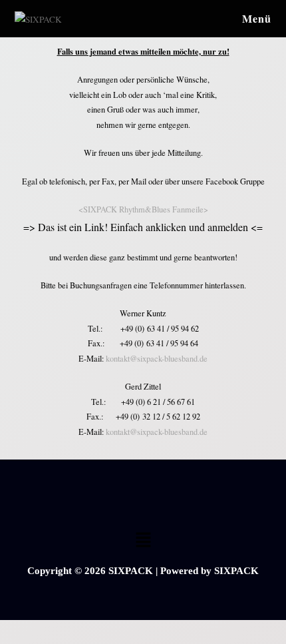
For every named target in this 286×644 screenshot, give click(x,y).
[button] (143, 540)
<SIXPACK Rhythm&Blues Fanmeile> (143, 209)
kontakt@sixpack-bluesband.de (157, 358)
